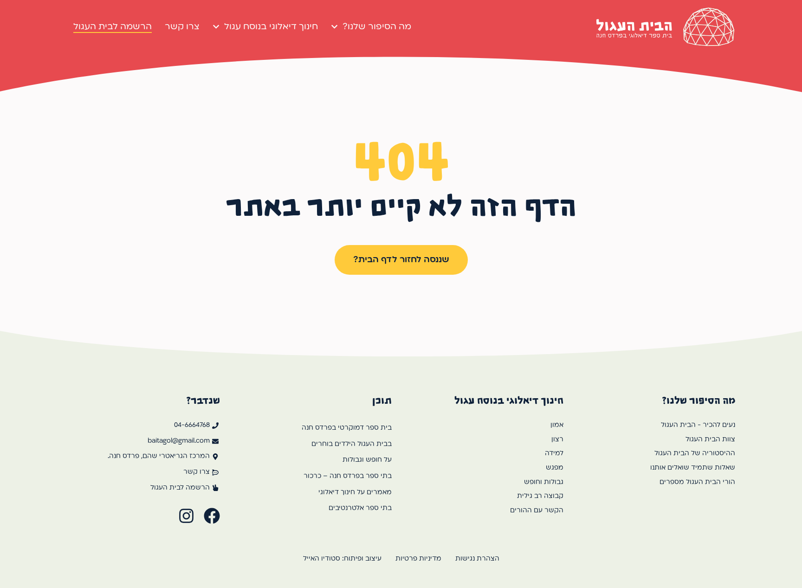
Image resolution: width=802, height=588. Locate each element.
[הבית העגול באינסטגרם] (186, 516)
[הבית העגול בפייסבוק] (212, 516)
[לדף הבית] (665, 26)
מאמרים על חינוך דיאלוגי (355, 493)
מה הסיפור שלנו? (377, 27)
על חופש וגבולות (367, 460)
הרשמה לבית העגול (112, 27)
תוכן (382, 400)
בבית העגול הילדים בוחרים (351, 444)
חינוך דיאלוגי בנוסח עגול (271, 27)
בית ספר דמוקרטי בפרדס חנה (347, 428)
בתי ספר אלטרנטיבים (360, 508)
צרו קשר (182, 27)
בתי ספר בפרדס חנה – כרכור (348, 476)
